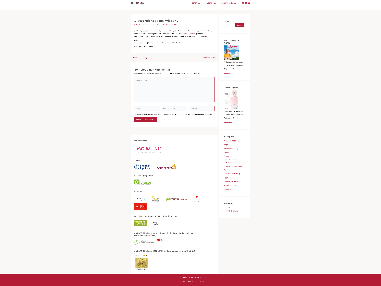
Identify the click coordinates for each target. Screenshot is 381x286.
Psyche (226, 170)
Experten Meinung (231, 148)
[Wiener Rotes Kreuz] (196, 198)
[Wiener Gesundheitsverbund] (149, 242)
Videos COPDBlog (230, 185)
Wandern (227, 189)
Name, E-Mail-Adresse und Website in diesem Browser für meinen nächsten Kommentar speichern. (175, 115)
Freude (226, 156)
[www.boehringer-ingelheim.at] (142, 167)
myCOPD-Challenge (228, 3)
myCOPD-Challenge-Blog (233, 166)
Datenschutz (192, 281)
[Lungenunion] (176, 198)
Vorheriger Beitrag (139, 57)
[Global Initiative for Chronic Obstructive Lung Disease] (141, 262)
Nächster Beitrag (210, 57)
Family (226, 152)
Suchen (227, 21)
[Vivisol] (142, 182)
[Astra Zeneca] (166, 167)
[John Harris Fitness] (140, 206)
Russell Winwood (188, 34)
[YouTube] (249, 3)
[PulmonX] (140, 198)
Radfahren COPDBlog (232, 174)
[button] (201, 3)
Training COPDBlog (231, 181)
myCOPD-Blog (210, 3)
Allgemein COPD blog (232, 141)
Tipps (226, 178)
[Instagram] (246, 3)
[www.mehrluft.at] (149, 149)
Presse (201, 281)
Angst (226, 145)
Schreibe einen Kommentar (144, 25)
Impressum (181, 281)
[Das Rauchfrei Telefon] (155, 198)
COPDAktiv (196, 3)
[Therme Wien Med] (140, 223)
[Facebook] (243, 3)
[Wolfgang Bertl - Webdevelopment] (156, 223)
